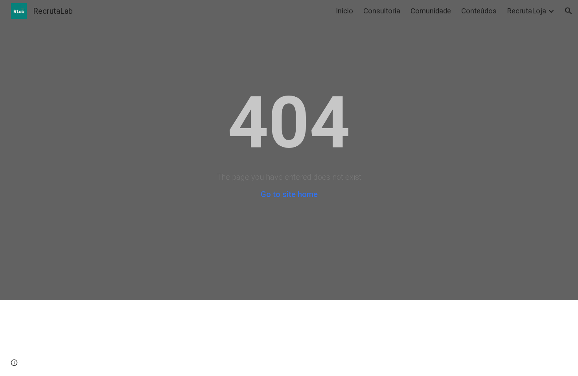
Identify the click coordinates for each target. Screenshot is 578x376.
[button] (568, 11)
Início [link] (344, 11)
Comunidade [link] (430, 11)
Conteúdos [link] (479, 11)
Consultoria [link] (381, 11)
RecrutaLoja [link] (526, 11)
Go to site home (289, 194)
